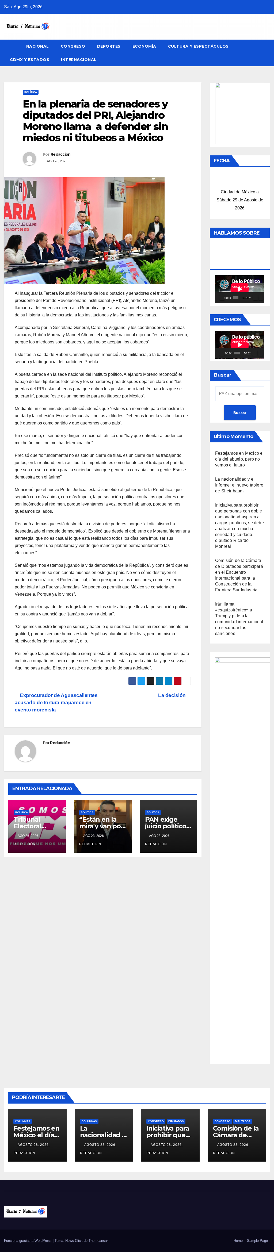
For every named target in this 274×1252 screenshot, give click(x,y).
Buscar (222, 375)
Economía (144, 46)
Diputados (176, 1121)
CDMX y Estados (29, 59)
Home (238, 1241)
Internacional (79, 59)
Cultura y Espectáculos (198, 46)
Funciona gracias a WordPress (28, 1241)
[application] (239, 289)
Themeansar (98, 1241)
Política (30, 92)
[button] (266, 53)
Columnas (22, 1121)
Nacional (37, 46)
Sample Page (257, 1241)
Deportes (109, 46)
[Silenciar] (255, 297)
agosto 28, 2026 (34, 1145)
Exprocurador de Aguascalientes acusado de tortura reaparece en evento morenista (56, 702)
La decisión (172, 695)
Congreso (73, 46)
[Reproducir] (222, 297)
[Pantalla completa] (261, 297)
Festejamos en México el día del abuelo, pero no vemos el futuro (239, 459)
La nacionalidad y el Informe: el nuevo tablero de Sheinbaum (239, 485)
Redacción (61, 154)
